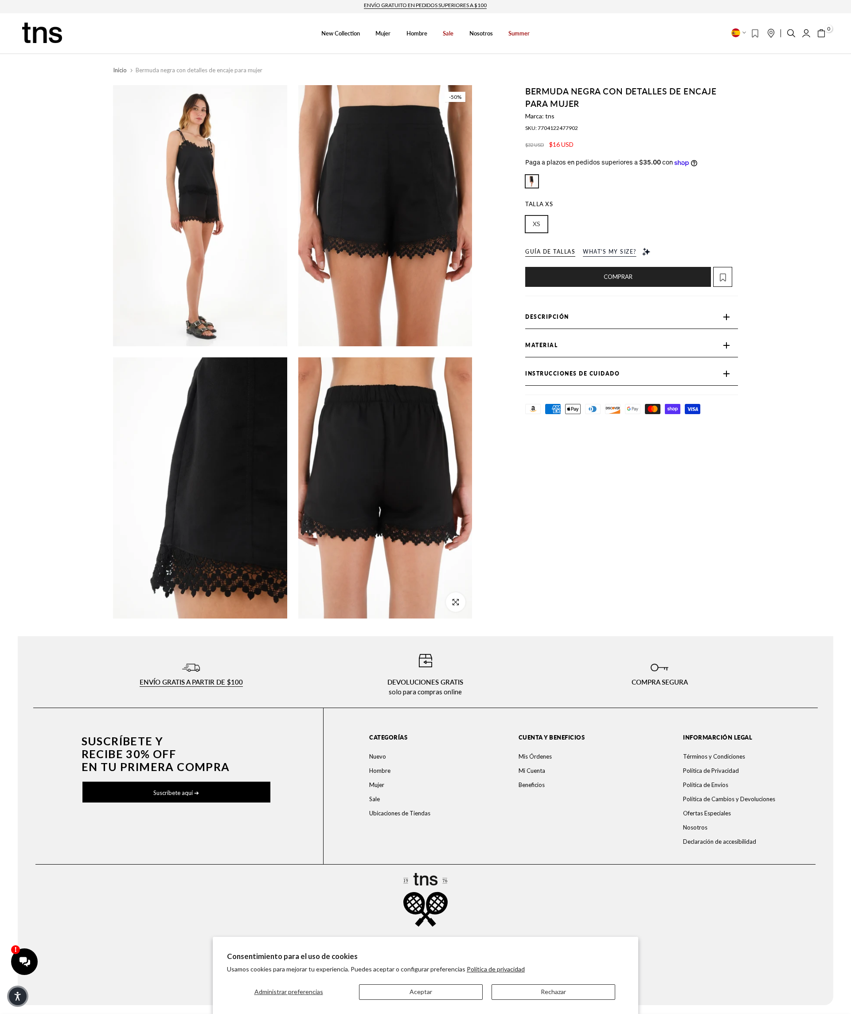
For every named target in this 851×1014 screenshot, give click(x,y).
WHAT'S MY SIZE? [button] (609, 251)
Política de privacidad (496, 969)
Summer (519, 33)
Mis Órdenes (535, 756)
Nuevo (377, 756)
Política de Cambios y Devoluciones (729, 799)
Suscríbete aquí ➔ (176, 792)
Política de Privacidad (711, 770)
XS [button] (536, 223)
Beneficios (532, 784)
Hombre (416, 33)
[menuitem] (417, 756)
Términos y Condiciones (714, 756)
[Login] (806, 33)
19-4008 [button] (532, 181)
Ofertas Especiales (707, 813)
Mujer (382, 33)
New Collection (340, 33)
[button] (725, 277)
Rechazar (553, 991)
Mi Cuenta (532, 770)
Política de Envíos (705, 784)
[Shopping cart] (821, 33)
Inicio (120, 70)
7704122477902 (558, 128)
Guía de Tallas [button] (550, 251)
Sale (448, 33)
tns (549, 116)
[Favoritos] (755, 33)
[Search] (791, 33)
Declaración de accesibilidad (719, 841)
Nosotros (481, 33)
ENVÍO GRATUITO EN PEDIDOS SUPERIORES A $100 (425, 5)
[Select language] (738, 32)
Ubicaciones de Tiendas (399, 813)
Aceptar (421, 991)
